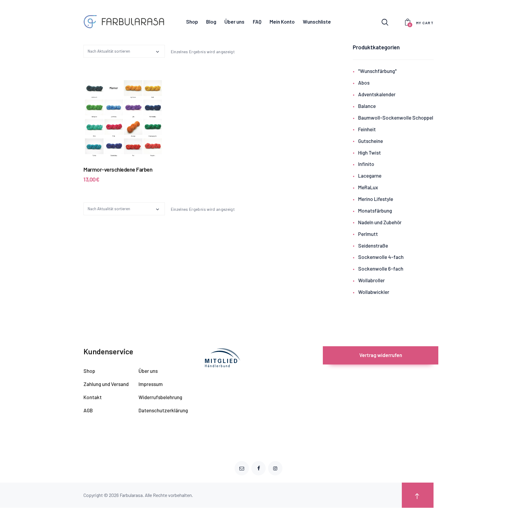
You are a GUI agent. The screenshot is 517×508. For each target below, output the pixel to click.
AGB (88, 410)
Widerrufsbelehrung (160, 397)
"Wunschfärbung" (377, 71)
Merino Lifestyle (375, 199)
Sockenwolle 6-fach (380, 268)
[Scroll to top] (418, 495)
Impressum (151, 384)
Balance (367, 106)
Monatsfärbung (375, 210)
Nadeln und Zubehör (380, 222)
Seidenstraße (373, 245)
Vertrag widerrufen (380, 355)
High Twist (369, 152)
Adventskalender (377, 94)
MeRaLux (368, 187)
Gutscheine (370, 141)
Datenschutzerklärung (163, 410)
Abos (363, 83)
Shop (89, 371)
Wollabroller (371, 280)
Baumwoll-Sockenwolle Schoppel (395, 117)
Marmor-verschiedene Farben (117, 169)
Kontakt (92, 397)
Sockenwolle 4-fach (381, 257)
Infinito (366, 164)
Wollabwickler (373, 292)
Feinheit (367, 129)
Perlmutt (368, 234)
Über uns (148, 371)
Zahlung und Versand (106, 384)
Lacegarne (369, 176)
